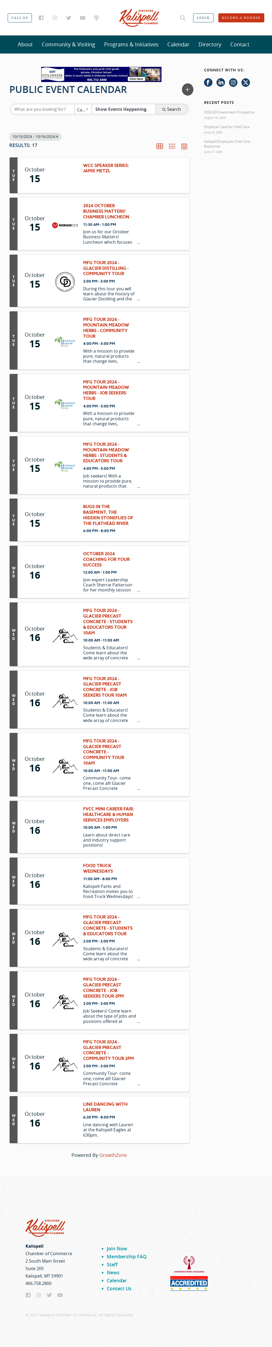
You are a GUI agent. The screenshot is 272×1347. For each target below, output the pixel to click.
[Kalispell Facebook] (41, 18)
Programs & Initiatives (131, 44)
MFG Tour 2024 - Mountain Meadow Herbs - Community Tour (106, 328)
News (113, 1272)
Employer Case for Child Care (226, 126)
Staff (112, 1264)
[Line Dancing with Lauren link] (65, 1120)
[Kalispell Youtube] (82, 18)
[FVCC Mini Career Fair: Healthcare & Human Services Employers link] (65, 827)
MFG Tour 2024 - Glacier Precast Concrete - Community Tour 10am (103, 752)
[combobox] (83, 109)
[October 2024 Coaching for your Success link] (65, 572)
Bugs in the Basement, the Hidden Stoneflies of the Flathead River (108, 515)
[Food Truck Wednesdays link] (65, 881)
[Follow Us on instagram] (233, 82)
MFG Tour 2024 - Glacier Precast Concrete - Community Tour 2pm (108, 1050)
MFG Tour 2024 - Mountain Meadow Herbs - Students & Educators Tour (106, 453)
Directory (209, 44)
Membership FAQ (127, 1256)
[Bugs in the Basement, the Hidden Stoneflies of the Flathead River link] (65, 520)
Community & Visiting (68, 44)
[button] (187, 89)
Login (203, 18)
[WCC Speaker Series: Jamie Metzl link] (65, 175)
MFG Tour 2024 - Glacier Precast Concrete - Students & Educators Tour (108, 926)
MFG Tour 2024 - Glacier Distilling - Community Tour (106, 268)
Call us (19, 18)
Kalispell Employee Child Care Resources (227, 144)
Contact (239, 44)
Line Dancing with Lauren (105, 1107)
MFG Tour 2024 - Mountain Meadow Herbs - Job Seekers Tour (106, 390)
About (25, 44)
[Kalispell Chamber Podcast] (96, 18)
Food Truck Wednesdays (98, 868)
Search (174, 109)
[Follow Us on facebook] (208, 82)
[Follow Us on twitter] (245, 82)
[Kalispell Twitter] (68, 18)
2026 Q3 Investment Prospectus (229, 112)
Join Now (117, 1248)
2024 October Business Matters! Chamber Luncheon (106, 211)
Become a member (241, 18)
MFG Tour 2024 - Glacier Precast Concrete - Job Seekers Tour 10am (105, 687)
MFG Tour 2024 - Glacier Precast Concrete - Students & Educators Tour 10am (108, 622)
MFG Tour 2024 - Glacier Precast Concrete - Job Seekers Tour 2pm (103, 988)
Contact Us (119, 1288)
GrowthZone (113, 1155)
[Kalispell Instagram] (55, 18)
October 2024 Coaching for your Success (106, 559)
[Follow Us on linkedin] (220, 82)
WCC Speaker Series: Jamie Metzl (106, 168)
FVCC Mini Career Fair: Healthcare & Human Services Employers (108, 814)
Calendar (178, 44)
